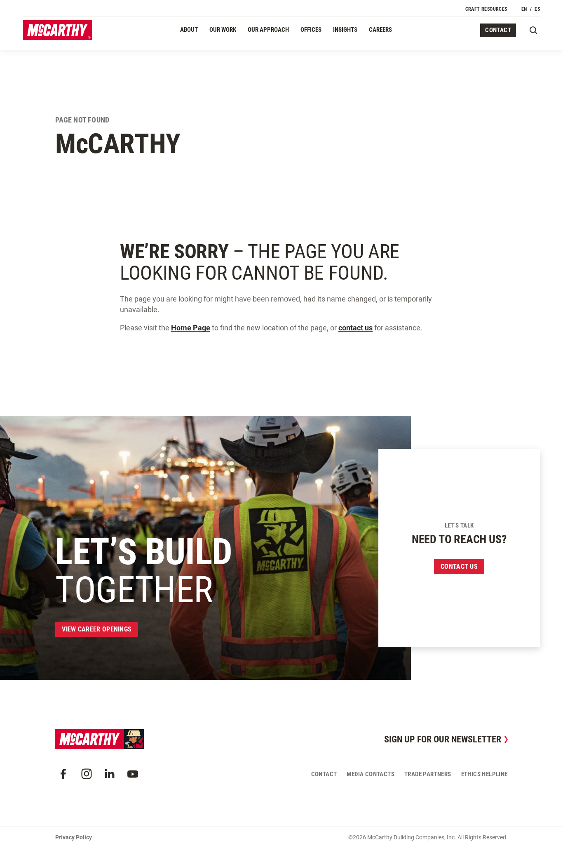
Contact (498, 30)
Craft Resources (486, 9)
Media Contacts (370, 774)
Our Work (222, 29)
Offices (310, 29)
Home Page (190, 327)
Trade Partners (427, 774)
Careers (380, 29)
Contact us (459, 566)
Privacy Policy (73, 837)
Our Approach (268, 29)
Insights (345, 29)
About (189, 29)
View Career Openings (96, 629)
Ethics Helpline (484, 774)
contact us (355, 327)
